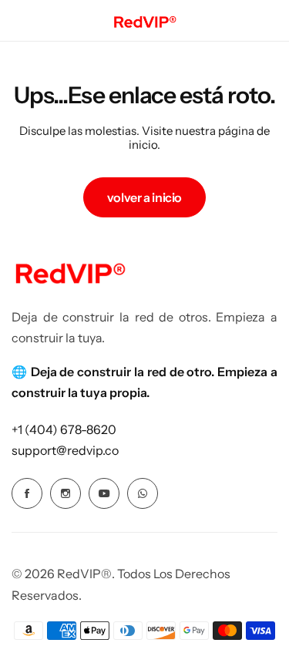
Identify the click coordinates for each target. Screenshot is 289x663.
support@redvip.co (65, 450)
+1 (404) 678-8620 (64, 429)
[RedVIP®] (144, 20)
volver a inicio (144, 197)
